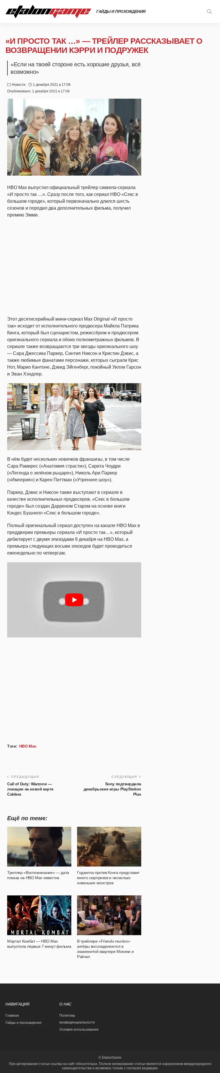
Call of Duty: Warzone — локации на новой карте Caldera (30, 789)
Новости (18, 85)
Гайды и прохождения (121, 11)
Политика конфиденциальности (77, 1019)
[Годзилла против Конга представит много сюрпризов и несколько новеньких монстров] (109, 846)
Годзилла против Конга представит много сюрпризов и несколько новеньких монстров (108, 877)
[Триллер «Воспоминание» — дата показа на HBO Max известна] (39, 846)
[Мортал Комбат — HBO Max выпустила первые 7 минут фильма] (39, 915)
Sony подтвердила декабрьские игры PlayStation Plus (112, 789)
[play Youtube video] (74, 599)
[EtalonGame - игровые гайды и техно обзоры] (48, 11)
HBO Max (27, 746)
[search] (209, 11)
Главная (12, 1016)
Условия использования (79, 1030)
